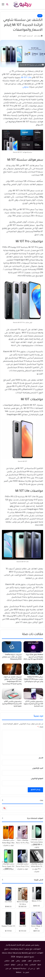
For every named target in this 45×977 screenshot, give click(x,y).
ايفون (30, 961)
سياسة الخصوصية (19, 969)
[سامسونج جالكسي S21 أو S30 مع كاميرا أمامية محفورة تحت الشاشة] (33, 693)
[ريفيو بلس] (22, 4)
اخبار (40, 15)
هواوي (24, 961)
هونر (12, 961)
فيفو (39, 965)
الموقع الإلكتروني (37, 779)
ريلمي (18, 961)
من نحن (8, 969)
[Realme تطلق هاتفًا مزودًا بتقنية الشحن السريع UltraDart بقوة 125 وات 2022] (33, 646)
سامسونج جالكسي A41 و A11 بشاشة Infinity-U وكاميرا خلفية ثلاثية (12, 704)
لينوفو (13, 965)
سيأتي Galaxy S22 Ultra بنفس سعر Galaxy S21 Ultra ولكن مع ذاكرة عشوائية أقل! (33, 679)
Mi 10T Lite (26, 78)
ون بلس (20, 965)
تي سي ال (31, 969)
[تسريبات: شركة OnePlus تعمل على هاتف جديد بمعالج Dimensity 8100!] (12, 646)
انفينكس (33, 965)
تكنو (38, 969)
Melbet (18, 972)
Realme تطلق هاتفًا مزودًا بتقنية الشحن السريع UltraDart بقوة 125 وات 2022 (33, 657)
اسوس (6, 965)
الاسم (41, 758)
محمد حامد (37, 36)
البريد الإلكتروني (37, 768)
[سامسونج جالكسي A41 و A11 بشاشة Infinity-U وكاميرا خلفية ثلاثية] (12, 693)
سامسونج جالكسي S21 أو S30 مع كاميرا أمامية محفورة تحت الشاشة (33, 704)
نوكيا (26, 965)
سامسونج (37, 961)
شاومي (25, 87)
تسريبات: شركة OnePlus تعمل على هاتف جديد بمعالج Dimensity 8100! (12, 657)
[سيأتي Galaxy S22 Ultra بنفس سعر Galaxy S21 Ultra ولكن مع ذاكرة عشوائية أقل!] (33, 669)
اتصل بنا (26, 972)
